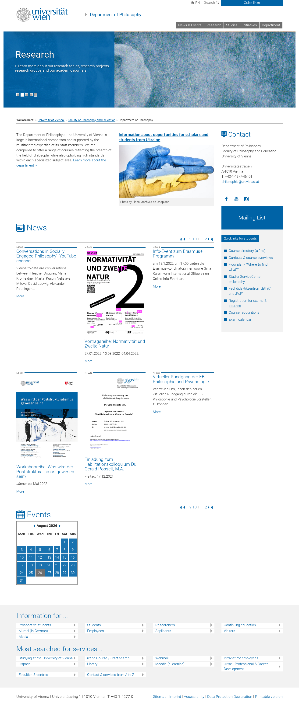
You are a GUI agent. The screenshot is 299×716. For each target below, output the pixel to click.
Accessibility (194, 696)
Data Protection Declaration (229, 696)
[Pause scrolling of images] (35, 95)
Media (23, 637)
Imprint (175, 696)
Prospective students (35, 625)
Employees (95, 631)
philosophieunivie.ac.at (240, 182)
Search (210, 2)
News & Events (190, 25)
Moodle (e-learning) (170, 664)
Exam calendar (240, 319)
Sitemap (160, 696)
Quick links (252, 3)
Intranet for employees (241, 658)
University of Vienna (51, 120)
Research (213, 25)
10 (194, 239)
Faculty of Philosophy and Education (91, 120)
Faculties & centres (33, 675)
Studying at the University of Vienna (46, 658)
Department (271, 25)
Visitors (229, 631)
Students (94, 625)
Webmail (161, 658)
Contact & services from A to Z (110, 675)
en (197, 3)
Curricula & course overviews (251, 258)
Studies (232, 25)
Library (92, 664)
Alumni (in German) (33, 631)
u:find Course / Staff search (108, 658)
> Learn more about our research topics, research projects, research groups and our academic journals (62, 68)
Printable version (269, 696)
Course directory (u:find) (247, 251)
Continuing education (240, 625)
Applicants (163, 631)
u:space (25, 664)
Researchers (165, 625)
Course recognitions (244, 312)
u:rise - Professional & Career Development (246, 666)
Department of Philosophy (115, 14)
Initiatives (249, 25)
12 (205, 239)
